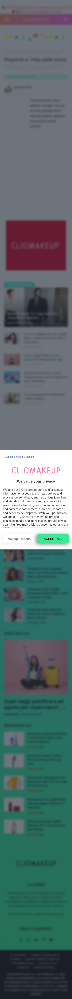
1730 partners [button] (28, 489)
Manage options (19, 539)
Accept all (53, 539)
